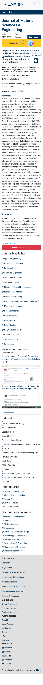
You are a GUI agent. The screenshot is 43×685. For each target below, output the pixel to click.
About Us (6, 620)
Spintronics (9, 344)
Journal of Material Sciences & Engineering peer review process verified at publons (21, 387)
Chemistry (6, 563)
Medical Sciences (9, 582)
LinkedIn (7, 656)
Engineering (7, 567)
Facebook (8, 648)
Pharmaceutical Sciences (12, 591)
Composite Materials (13, 277)
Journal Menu (9, 12)
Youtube (7, 664)
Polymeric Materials (12, 330)
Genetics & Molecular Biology (14, 572)
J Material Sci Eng (17, 91)
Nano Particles (10, 320)
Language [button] (33, 37)
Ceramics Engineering (13, 273)
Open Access (7, 624)
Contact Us (6, 628)
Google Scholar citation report (15, 349)
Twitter (7, 652)
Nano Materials (10, 315)
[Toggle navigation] (36, 4)
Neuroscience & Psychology (14, 586)
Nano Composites (11, 311)
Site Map (5, 640)
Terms (4, 632)
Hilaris (38, 670)
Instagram (8, 660)
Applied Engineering (12, 258)
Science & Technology (11, 596)
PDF (6, 243)
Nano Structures (11, 325)
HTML (13, 243)
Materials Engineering (13, 296)
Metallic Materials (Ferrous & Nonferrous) (21, 301)
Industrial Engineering (13, 292)
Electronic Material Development (17, 287)
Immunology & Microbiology (13, 577)
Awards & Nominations (21, 248)
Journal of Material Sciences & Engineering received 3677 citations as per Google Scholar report (21, 359)
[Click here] (13, 5)
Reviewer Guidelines (10, 612)
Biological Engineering (13, 263)
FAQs (4, 636)
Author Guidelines (9, 604)
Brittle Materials (11, 268)
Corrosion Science (11, 282)
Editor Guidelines (9, 608)
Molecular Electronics (13, 306)
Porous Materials (11, 334)
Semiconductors (11, 339)
